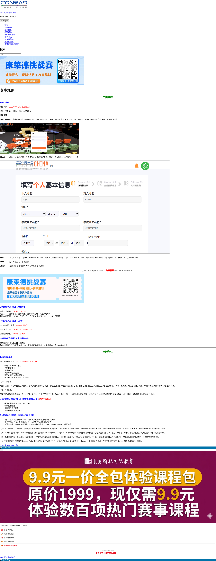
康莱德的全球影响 (11, 44)
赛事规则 (8, 27)
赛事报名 (8, 30)
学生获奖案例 (9, 34)
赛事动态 (8, 37)
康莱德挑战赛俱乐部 (8, 13)
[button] (108, 448)
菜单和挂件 (4, 21)
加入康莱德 (9, 39)
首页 (6, 25)
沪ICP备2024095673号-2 (9, 445)
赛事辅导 (8, 32)
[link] (108, 560)
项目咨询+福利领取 (7, 557)
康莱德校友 (9, 42)
